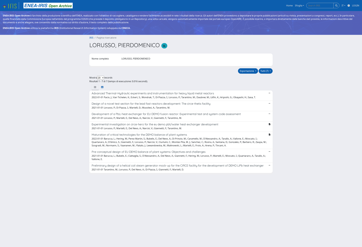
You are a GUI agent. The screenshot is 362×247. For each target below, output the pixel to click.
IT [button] (343, 5)
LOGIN (355, 5)
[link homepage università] (48, 5)
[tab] (95, 87)
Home (289, 5)
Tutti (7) (264, 71)
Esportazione (247, 71)
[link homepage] (10, 5)
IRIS (91, 37)
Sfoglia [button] (298, 5)
